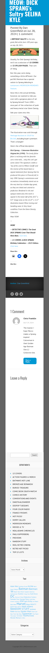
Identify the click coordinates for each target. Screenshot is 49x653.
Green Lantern (14, 601)
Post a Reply (28, 361)
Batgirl (16, 589)
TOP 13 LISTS (18, 552)
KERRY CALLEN (19, 520)
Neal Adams (27, 606)
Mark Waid (13, 604)
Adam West (14, 586)
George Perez (24, 599)
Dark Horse (34, 594)
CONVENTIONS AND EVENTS (24, 498)
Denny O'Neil (19, 597)
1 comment (26, 34)
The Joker (13, 616)
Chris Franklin (29, 318)
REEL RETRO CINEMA (21, 545)
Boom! (15, 592)
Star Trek (13, 614)
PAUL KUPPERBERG (21, 534)
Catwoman (13, 594)
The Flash (35, 614)
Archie (30, 586)
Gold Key (32, 599)
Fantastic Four (14, 599)
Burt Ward (21, 592)
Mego (28, 604)
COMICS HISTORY (20, 495)
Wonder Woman (15, 618)
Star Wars (19, 614)
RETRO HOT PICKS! (20, 548)
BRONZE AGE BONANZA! (23, 484)
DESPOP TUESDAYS (21, 505)
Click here (23, 235)
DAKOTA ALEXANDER (21, 502)
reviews (33, 609)
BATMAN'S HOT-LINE (21, 480)
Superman (27, 613)
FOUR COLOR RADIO (21, 509)
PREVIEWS (17, 538)
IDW (22, 601)
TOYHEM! (19, 616)
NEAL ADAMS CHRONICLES (24, 530)
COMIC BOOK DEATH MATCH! (25, 491)
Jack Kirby (28, 601)
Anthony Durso (23, 586)
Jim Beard (35, 601)
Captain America (29, 592)
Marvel (21, 604)
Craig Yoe (27, 594)
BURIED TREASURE (21, 488)
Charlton (20, 594)
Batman (24, 589)
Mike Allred (17, 607)
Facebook (17, 294)
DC (12, 596)
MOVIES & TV (18, 527)
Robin (12, 611)
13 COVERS (17, 473)
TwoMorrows (28, 615)
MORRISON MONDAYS (22, 523)
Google (12, 294)
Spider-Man (26, 611)
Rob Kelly (17, 611)
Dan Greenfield (19, 29)
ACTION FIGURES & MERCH (24, 477)
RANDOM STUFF (19, 541)
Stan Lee (34, 611)
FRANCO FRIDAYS (20, 513)
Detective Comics (30, 597)
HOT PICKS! (17, 516)
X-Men (23, 618)
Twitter (21, 294)
